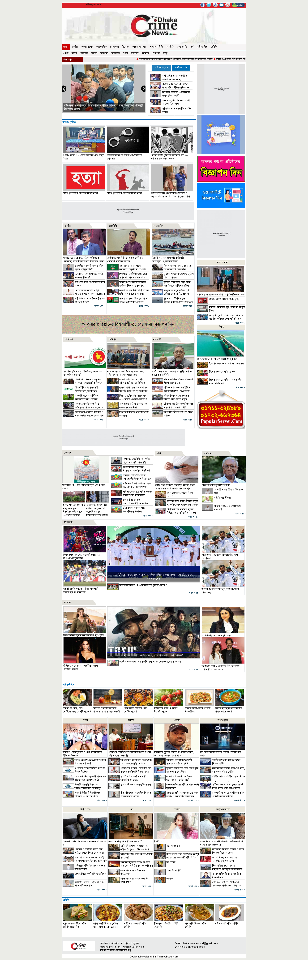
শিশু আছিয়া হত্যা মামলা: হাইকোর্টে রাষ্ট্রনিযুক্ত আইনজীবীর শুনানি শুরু (221, 869)
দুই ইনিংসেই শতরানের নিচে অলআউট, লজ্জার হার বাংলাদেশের (81, 590)
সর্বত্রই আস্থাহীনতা (222, 497)
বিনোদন (125, 46)
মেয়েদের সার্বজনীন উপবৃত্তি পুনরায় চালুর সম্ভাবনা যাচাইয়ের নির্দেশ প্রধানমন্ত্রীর (84, 294)
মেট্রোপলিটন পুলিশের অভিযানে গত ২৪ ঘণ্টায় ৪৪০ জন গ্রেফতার (169, 157)
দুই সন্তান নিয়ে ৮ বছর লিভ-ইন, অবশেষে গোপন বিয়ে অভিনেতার (220, 667)
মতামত (84, 53)
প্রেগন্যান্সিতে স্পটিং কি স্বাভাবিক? (90, 873)
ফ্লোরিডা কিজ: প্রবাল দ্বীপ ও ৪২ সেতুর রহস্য (217, 359)
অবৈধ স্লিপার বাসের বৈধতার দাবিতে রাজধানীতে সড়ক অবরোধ (170, 399)
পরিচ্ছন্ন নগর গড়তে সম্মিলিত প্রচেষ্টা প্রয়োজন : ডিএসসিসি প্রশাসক (171, 391)
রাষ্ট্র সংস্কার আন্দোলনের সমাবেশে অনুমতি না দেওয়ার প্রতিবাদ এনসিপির (126, 269)
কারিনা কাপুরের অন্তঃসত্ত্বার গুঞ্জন (216, 635)
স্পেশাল (156, 53)
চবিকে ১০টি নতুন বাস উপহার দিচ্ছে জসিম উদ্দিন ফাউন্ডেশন (208, 59)
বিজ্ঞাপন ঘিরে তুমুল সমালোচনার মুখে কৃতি (83, 635)
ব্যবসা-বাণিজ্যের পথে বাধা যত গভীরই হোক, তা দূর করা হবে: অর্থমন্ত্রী (127, 391)
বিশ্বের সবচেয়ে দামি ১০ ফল (222, 371)
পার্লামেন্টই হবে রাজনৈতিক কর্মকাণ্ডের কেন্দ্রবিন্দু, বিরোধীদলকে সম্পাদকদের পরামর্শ (142, 59)
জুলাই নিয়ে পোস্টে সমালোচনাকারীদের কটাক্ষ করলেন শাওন (129, 503)
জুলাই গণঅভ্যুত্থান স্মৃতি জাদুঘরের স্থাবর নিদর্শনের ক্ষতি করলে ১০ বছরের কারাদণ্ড (74, 510)
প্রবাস (65, 53)
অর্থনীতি (170, 46)
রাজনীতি (115, 53)
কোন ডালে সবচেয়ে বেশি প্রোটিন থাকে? (135, 710)
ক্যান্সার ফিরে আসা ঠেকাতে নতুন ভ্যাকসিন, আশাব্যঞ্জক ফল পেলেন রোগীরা (176, 505)
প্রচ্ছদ (65, 46)
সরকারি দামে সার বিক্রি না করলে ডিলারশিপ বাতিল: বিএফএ (81, 399)
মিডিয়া (94, 53)
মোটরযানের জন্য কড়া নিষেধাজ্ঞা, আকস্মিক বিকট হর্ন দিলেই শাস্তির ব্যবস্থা (130, 471)
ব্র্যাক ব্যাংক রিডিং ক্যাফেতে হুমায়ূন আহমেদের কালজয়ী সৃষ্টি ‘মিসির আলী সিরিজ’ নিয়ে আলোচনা (176, 858)
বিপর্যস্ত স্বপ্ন (159, 841)
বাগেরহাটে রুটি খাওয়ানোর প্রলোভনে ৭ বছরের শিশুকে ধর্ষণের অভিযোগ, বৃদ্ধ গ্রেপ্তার (171, 195)
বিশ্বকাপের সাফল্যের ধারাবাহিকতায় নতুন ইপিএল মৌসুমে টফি (82, 556)
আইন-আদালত (140, 46)
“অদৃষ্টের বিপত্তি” (173, 870)
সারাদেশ (135, 53)
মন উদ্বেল (170, 862)
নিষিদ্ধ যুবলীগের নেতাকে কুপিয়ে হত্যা (80, 193)
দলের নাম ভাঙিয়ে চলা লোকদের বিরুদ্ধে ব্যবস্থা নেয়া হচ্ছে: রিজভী (97, 109)
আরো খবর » (99, 306)
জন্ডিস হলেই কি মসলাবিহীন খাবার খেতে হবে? (228, 710)
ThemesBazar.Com (167, 956)
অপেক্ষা (169, 878)
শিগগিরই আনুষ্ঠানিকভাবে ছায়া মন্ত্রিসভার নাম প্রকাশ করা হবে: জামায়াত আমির (127, 277)
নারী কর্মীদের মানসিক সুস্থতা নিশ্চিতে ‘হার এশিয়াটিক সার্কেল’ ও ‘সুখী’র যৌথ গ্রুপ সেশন (176, 513)
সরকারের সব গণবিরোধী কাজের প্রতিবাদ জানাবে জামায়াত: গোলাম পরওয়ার (128, 294)
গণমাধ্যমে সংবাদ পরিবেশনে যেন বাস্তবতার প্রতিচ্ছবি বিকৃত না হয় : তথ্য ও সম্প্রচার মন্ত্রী (129, 772)
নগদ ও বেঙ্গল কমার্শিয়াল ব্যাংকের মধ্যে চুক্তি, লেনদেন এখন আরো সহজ (125, 373)
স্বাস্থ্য (165, 53)
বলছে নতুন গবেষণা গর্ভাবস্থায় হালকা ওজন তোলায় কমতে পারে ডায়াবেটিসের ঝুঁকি (175, 487)
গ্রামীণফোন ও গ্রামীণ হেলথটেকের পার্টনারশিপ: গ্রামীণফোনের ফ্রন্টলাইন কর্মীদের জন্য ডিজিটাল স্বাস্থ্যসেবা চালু (222, 781)
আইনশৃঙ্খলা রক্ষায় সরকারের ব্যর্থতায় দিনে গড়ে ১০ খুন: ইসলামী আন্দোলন (126, 286)
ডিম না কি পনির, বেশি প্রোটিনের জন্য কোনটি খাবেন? (77, 710)
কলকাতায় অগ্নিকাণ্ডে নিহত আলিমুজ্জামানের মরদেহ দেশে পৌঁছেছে (83, 407)
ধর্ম (192, 46)
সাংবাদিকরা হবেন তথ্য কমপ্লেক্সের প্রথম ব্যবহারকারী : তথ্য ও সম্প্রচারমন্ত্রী (130, 764)
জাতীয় (75, 46)
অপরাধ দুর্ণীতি (156, 46)
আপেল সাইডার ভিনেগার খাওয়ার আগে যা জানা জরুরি (106, 710)
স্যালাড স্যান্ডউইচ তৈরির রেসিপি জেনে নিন (74, 925)
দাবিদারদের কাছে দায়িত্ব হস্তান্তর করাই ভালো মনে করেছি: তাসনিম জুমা (131, 495)
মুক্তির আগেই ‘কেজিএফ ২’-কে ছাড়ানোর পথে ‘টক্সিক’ (153, 655)
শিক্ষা (125, 53)
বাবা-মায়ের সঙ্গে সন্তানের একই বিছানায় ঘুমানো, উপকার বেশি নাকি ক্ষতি (85, 861)
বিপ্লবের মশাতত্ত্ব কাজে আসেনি (216, 485)
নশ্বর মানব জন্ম (173, 846)
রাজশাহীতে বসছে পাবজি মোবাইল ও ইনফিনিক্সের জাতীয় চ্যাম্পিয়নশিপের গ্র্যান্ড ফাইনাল (222, 796)
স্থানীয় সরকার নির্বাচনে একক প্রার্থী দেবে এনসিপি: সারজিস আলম (126, 259)
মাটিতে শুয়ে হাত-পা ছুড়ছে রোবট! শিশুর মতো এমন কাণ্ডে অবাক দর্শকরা (222, 788)
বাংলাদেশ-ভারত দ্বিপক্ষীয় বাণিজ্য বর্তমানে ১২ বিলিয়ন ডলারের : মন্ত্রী (126, 383)
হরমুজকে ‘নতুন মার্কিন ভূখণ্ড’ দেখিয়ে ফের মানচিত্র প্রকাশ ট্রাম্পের (171, 294)
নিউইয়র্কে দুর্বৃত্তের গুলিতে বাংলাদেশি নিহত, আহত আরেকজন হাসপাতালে (174, 754)
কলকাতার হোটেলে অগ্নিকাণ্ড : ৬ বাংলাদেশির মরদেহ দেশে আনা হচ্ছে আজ (84, 416)
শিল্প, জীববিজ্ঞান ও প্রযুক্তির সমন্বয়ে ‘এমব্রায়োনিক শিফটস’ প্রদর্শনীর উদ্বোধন (83, 383)
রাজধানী (104, 53)
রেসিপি (214, 46)
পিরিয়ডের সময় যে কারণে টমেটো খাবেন (166, 710)
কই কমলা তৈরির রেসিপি (226, 923)
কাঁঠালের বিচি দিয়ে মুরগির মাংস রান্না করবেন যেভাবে (105, 925)
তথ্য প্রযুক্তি (182, 46)
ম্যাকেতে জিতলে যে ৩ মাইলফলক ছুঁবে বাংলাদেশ (143, 585)
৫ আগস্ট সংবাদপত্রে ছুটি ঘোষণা (135, 784)
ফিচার (74, 53)
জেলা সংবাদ (87, 46)
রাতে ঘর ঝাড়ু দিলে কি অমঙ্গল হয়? (125, 841)
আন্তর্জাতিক (101, 46)
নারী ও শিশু (202, 46)
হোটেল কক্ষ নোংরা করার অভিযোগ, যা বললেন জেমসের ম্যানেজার (150, 661)
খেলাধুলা (114, 46)
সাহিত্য (145, 53)
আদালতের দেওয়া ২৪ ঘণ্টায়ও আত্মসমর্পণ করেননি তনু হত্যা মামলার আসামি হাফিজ (97, 510)
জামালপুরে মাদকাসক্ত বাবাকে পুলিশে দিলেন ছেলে (221, 294)
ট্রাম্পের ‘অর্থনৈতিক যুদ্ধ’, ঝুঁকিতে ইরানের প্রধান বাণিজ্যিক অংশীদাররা (172, 302)
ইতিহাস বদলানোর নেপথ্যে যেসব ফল (226, 363)
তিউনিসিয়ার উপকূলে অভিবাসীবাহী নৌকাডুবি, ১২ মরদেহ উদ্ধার (168, 259)
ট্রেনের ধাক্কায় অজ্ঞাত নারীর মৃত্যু (224, 299)
